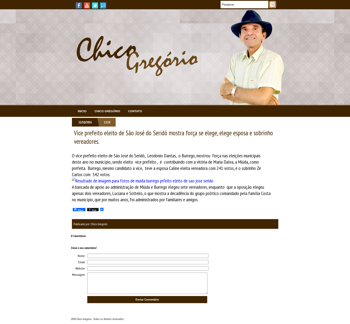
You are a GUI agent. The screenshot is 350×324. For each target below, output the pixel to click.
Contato (135, 111)
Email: (81, 262)
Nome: (81, 256)
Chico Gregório (107, 111)
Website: (80, 268)
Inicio (82, 111)
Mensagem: (78, 275)
